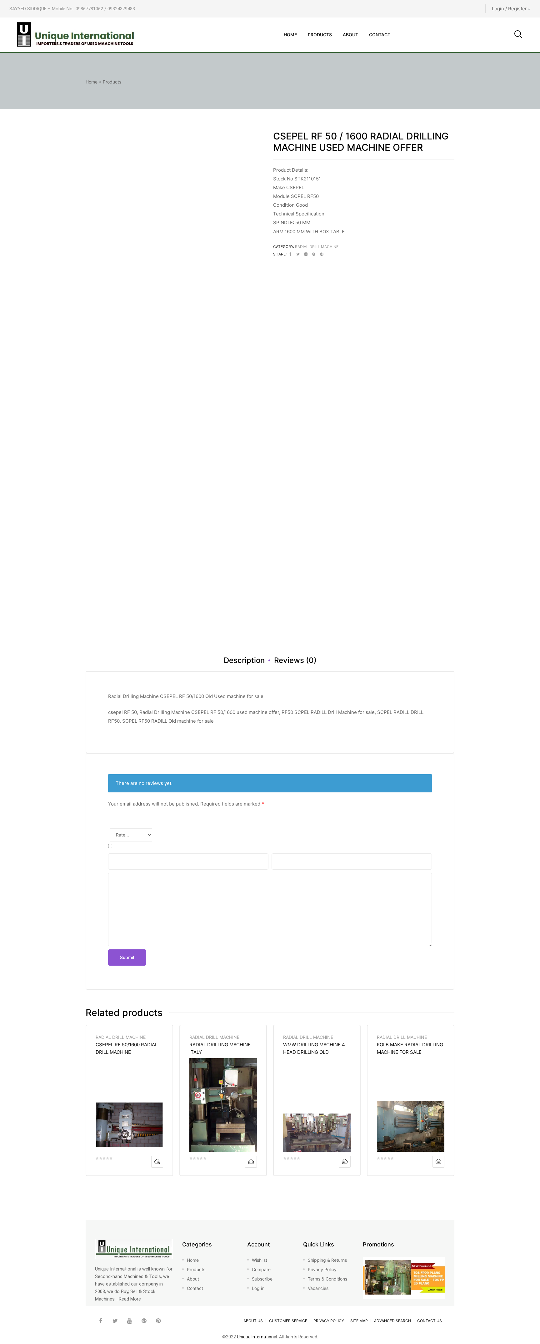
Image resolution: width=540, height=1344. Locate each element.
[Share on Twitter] (298, 254)
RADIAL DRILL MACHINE (316, 246)
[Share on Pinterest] (321, 254)
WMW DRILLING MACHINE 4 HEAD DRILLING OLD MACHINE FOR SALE (314, 1048)
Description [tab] (244, 660)
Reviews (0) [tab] (295, 660)
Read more (157, 1162)
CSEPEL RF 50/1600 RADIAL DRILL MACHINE (127, 1048)
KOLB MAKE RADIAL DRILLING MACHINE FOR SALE (410, 1048)
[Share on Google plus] (313, 254)
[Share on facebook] (290, 254)
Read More (130, 1299)
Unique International (257, 1336)
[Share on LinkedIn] (306, 254)
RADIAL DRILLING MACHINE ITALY (220, 1048)
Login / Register (509, 9)
